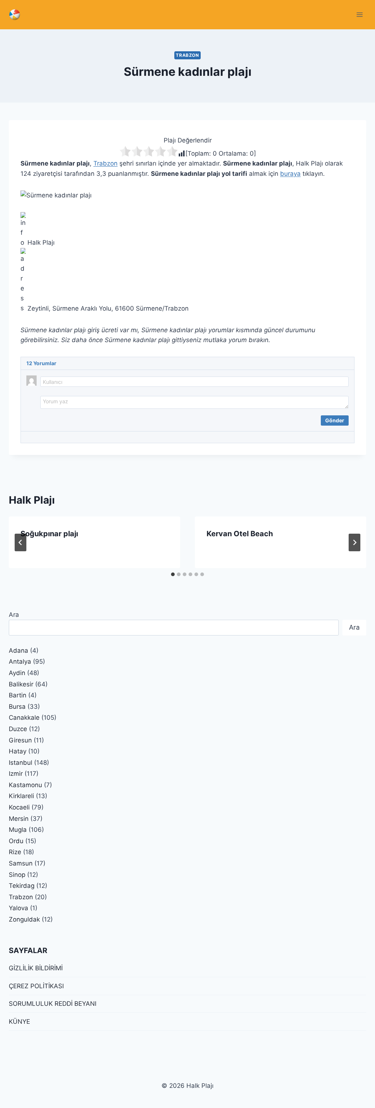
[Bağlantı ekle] (64, 419)
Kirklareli (21, 796)
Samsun (21, 863)
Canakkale (24, 717)
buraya (290, 173)
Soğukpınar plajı (49, 533)
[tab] (173, 574)
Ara (14, 614)
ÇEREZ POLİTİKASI (36, 986)
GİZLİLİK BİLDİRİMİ (36, 968)
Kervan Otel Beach (240, 533)
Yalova (18, 908)
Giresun (20, 740)
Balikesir (21, 684)
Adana (18, 650)
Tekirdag (21, 885)
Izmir (16, 773)
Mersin (19, 818)
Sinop (17, 874)
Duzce (18, 729)
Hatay (17, 751)
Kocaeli (19, 807)
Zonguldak (24, 919)
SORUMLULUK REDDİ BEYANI (52, 1003)
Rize (15, 852)
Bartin (17, 695)
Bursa (17, 706)
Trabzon (187, 55)
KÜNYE (19, 1021)
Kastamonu (25, 785)
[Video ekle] (55, 419)
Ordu (16, 841)
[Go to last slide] (20, 542)
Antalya (20, 661)
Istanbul (20, 762)
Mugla (18, 829)
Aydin (17, 673)
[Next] (354, 542)
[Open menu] (359, 14)
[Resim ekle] (45, 419)
